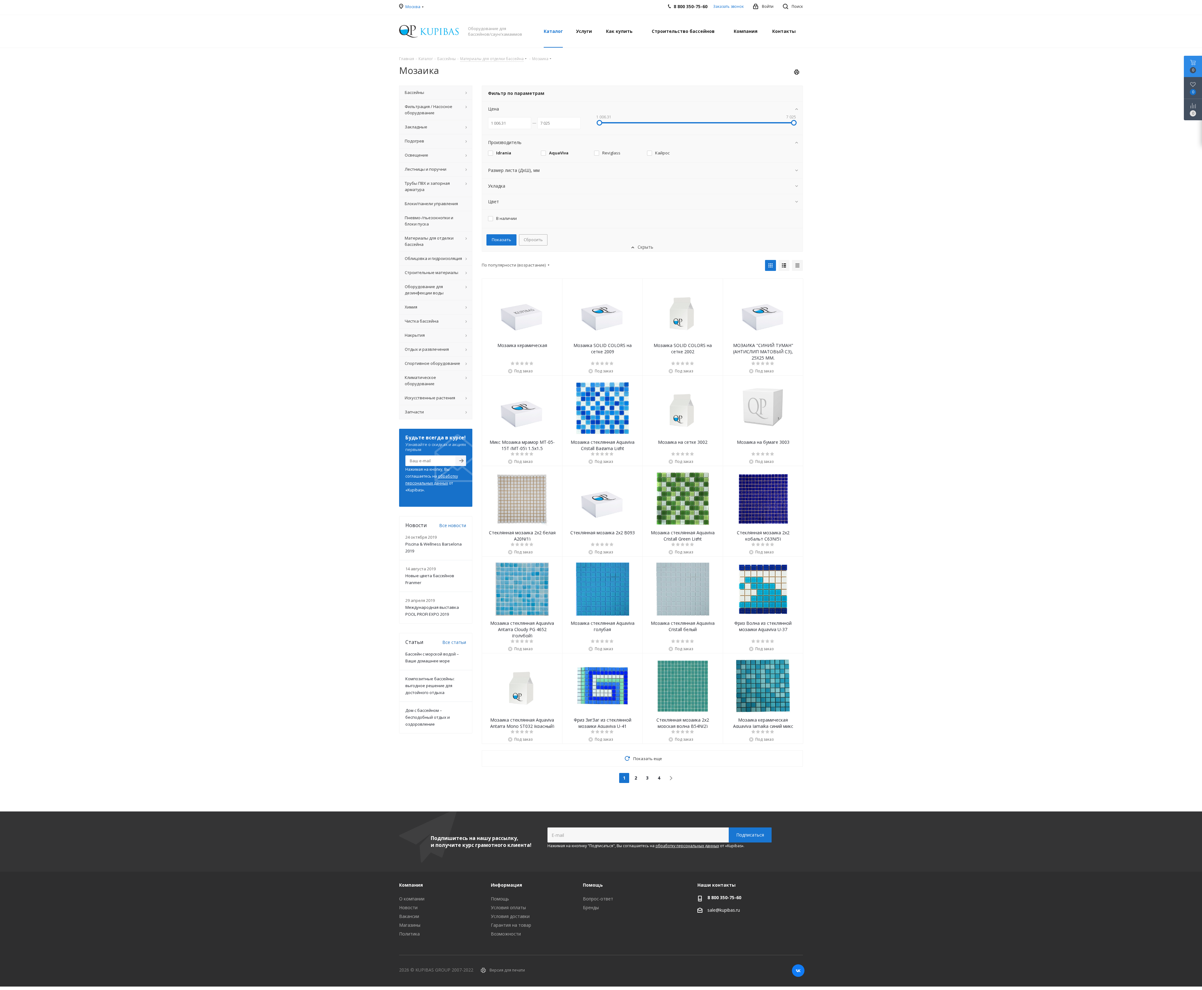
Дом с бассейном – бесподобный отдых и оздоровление (427, 717)
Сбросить (533, 239)
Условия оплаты (508, 907)
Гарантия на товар (511, 925)
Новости (408, 907)
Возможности (506, 934)
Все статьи (454, 642)
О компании (411, 899)
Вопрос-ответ (598, 899)
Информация (506, 885)
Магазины (409, 925)
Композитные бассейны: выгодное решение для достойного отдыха (430, 685)
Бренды (591, 907)
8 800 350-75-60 (724, 897)
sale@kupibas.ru (723, 910)
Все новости (452, 525)
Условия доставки (510, 916)
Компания (411, 885)
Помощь (500, 899)
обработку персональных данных (687, 845)
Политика (409, 934)
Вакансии (409, 916)
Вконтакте (798, 970)
